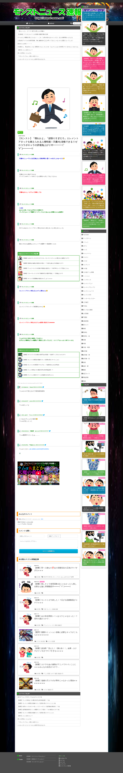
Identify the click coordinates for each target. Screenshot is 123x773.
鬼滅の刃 (60, 673)
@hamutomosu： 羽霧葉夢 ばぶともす (30, 431)
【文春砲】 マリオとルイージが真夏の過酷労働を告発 (33, 34)
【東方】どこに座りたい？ (25, 50)
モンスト (49, 609)
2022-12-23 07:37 (44, 431)
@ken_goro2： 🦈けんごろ (27, 415)
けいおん (61, 577)
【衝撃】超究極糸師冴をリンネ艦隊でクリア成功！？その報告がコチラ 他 (38, 709)
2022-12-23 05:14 (37, 401)
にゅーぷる (62, 762)
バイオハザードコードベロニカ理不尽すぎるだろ (31, 59)
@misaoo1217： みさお (27, 401)
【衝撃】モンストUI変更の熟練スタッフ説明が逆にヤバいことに (36, 712)
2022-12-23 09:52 (38, 387)
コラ (53, 625)
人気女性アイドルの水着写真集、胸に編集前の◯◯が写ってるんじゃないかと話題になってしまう (45, 40)
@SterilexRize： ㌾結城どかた (28, 445)
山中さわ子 (67, 577)
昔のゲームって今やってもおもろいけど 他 (30, 697)
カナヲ (53, 673)
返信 (42, 519)
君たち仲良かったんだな (24, 53)
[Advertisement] (48, 73)
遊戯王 (60, 625)
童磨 (53, 641)
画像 (53, 609)
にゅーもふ (62, 760)
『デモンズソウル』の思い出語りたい (28, 56)
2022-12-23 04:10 (38, 415)
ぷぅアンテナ (63, 764)
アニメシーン (48, 625)
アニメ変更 (47, 673)
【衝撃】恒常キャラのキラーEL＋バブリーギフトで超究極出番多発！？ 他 (39, 706)
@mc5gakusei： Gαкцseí (27, 387)
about (20, 755)
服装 (56, 673)
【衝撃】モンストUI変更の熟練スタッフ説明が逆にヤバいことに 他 (37, 703)
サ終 (45, 609)
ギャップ (55, 577)
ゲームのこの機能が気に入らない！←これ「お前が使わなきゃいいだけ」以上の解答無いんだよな (45, 37)
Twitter (21, 759)
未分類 (38, 577)
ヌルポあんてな (63, 758)
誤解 (56, 609)
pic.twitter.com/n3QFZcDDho (39, 449)
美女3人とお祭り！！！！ (25, 43)
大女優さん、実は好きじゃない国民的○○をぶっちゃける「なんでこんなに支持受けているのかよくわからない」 (49, 46)
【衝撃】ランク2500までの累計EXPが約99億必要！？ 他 (34, 700)
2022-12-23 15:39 (40, 445)
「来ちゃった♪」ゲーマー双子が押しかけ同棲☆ (31, 31)
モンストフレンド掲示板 (65, 765)
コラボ (38, 641)
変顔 (56, 625)
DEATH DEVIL (48, 577)
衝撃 (72, 577)
